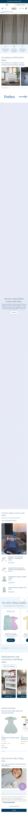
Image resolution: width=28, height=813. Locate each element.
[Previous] (2, 1)
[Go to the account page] (23, 8)
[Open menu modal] (2, 8)
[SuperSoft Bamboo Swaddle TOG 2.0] (4, 590)
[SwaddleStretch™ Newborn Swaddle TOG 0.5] (4, 579)
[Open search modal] (5, 8)
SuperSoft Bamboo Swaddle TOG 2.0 (17, 587)
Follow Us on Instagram (9, 666)
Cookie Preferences (14, 806)
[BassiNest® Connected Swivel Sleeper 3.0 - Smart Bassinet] (4, 559)
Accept (14, 810)
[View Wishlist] (20, 8)
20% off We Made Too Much (7, 11)
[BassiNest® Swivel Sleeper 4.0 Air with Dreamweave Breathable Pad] (4, 570)
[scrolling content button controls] (25, 97)
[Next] (26, 1)
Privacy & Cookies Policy (9, 802)
